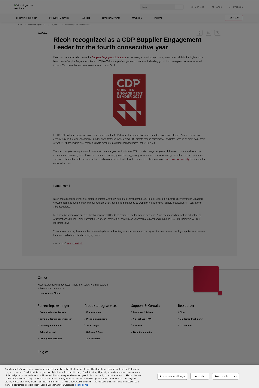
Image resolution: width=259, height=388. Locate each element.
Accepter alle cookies (225, 376)
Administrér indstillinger (172, 376)
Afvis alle (200, 376)
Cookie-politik (81, 384)
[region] (129, 376)
